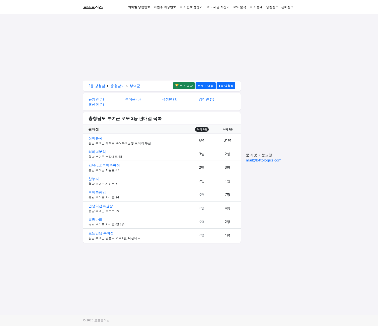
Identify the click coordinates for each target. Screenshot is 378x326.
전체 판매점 (206, 86)
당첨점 (270, 7)
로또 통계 (256, 7)
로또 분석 (239, 7)
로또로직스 (93, 7)
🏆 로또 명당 (184, 86)
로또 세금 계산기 (217, 7)
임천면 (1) (206, 99)
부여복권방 (97, 192)
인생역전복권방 (100, 205)
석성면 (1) (169, 99)
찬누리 (93, 178)
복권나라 (95, 219)
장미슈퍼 (95, 138)
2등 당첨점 (96, 85)
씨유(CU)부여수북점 (104, 165)
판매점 (285, 7)
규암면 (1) (96, 99)
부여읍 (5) (133, 99)
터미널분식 (97, 151)
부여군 (135, 85)
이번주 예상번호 (165, 7)
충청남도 (117, 85)
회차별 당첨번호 (139, 7)
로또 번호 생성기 (191, 7)
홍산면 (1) (96, 104)
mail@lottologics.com (264, 160)
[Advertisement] (162, 48)
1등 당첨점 (226, 86)
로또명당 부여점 (101, 233)
